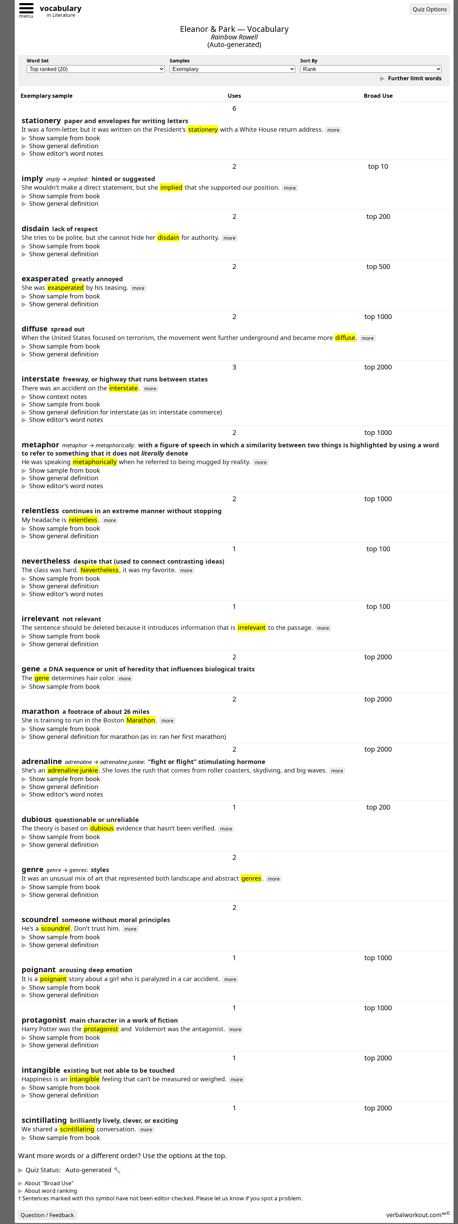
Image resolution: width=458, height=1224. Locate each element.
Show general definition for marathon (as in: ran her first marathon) (127, 737)
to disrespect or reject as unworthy (72, 254)
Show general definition (63, 146)
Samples (180, 60)
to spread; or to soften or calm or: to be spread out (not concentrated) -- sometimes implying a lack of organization (139, 354)
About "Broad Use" (49, 1183)
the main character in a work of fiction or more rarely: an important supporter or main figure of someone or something (116, 1045)
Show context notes (58, 397)
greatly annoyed (60, 304)
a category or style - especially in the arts (81, 895)
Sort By (308, 60)
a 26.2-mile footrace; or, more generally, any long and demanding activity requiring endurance (158, 737)
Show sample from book (64, 138)
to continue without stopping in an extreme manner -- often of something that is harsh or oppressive (169, 536)
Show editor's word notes (66, 153)
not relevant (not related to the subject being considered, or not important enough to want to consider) (173, 644)
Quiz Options (430, 9)
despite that (60, 586)
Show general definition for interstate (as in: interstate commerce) (125, 412)
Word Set (38, 60)
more (333, 130)
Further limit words (414, 78)
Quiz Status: (73, 1170)
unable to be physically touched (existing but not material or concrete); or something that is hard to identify (179, 1095)
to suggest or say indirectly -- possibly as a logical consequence (114, 204)
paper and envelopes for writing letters (78, 146)
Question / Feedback (47, 1215)
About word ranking (51, 1190)
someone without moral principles (72, 945)
